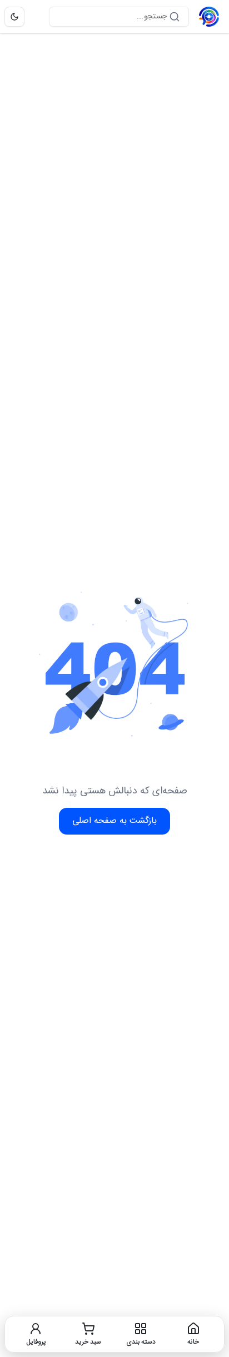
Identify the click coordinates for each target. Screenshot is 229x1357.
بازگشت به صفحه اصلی (114, 820)
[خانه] (209, 17)
